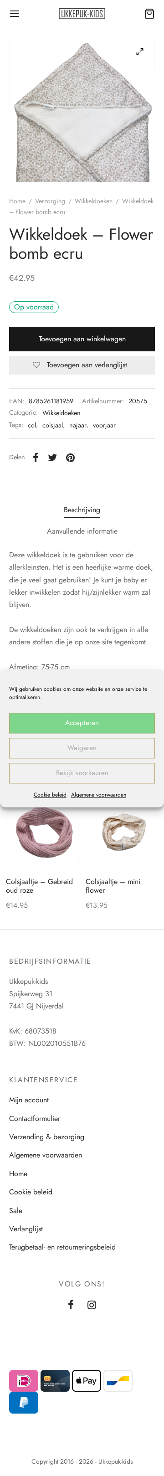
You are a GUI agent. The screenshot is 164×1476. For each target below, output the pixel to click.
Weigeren (82, 748)
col (32, 425)
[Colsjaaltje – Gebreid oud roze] (42, 833)
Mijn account (29, 1100)
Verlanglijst (26, 1229)
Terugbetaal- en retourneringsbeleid (62, 1247)
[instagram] (92, 1305)
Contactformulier (34, 1118)
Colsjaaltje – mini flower (113, 885)
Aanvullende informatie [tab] (82, 531)
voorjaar (104, 425)
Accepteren (82, 723)
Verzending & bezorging (46, 1136)
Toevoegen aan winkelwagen (82, 339)
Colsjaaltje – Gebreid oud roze (39, 885)
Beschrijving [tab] (82, 509)
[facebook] (70, 1305)
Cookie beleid (50, 795)
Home (17, 201)
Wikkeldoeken (94, 201)
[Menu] (14, 13)
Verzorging (50, 201)
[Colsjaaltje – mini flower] (122, 833)
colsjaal (52, 425)
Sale (15, 1210)
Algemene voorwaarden (98, 795)
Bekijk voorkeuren (82, 773)
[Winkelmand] (149, 13)
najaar (78, 425)
